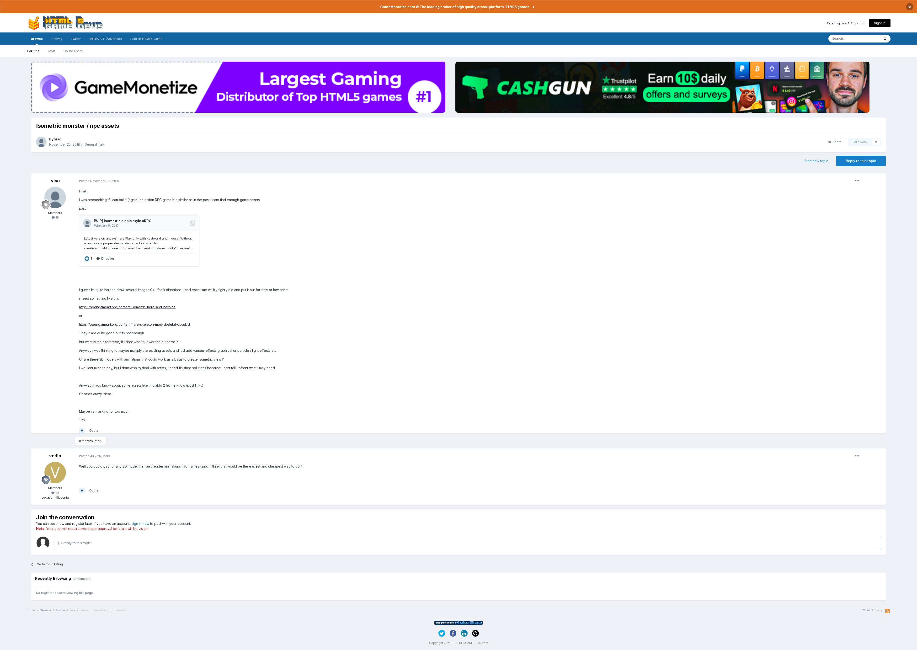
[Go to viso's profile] (41, 142)
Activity (56, 39)
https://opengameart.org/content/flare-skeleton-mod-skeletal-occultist (134, 324)
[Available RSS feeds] (887, 611)
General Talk (95, 144)
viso (57, 139)
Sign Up (879, 23)
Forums (33, 51)
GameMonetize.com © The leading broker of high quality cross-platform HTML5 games (454, 7)
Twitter (76, 39)
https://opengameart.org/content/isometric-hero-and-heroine (127, 307)
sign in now (140, 524)
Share (836, 142)
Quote (93, 430)
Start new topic (816, 161)
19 (57, 217)
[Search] (885, 39)
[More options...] (857, 181)
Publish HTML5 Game (146, 39)
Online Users (73, 51)
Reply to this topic (861, 161)
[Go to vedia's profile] (55, 472)
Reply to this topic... (77, 543)
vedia (55, 455)
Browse (37, 39)
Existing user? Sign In (845, 23)
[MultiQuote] (82, 430)
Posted (99, 181)
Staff (51, 51)
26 (56, 493)
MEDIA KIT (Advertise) (106, 39)
